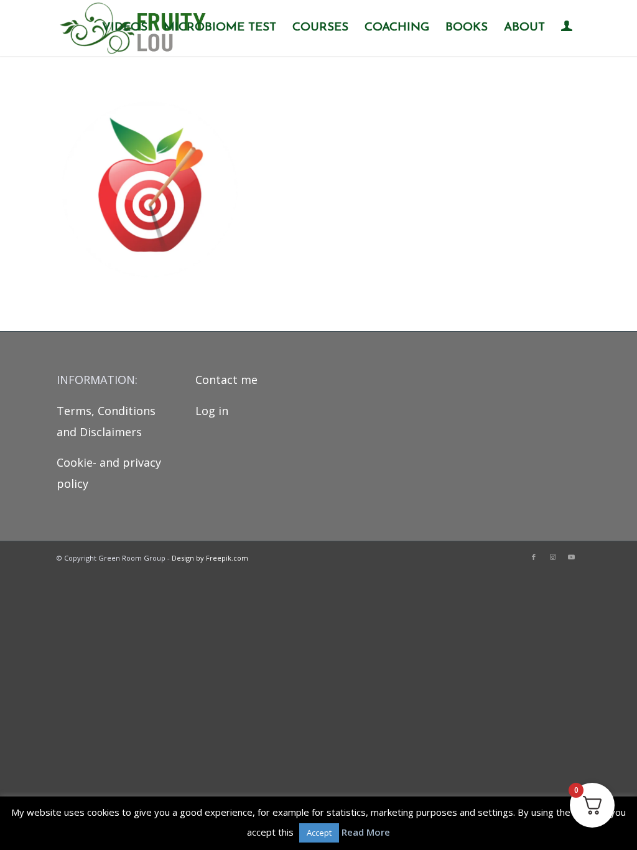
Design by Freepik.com (210, 558)
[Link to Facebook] (533, 557)
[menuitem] (125, 28)
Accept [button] (319, 832)
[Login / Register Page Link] (566, 29)
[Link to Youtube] (571, 557)
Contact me (226, 379)
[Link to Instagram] (552, 557)
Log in (211, 410)
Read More (366, 832)
